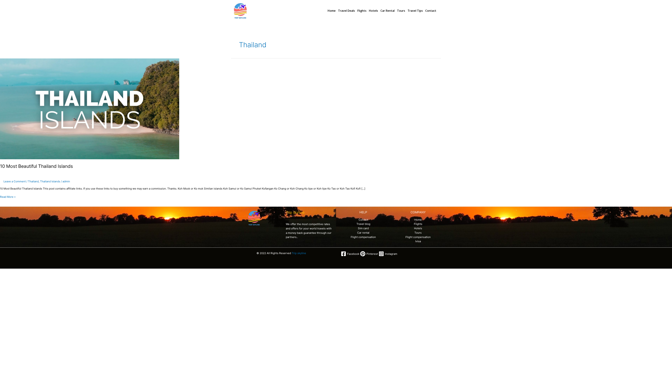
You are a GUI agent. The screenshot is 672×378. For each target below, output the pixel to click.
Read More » (8, 196)
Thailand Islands (50, 181)
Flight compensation (363, 237)
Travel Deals (346, 11)
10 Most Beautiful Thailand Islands (36, 166)
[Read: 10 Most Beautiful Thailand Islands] (89, 108)
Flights (361, 11)
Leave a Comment (15, 181)
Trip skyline (299, 253)
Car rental (387, 11)
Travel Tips (415, 11)
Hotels (373, 11)
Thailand (33, 181)
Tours (401, 11)
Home (332, 11)
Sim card (363, 228)
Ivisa (418, 241)
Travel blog (363, 224)
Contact (430, 11)
